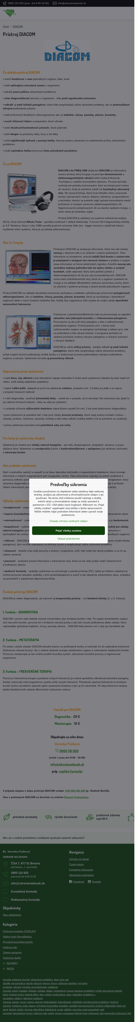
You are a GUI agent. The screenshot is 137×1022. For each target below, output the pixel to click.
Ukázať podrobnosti (68, 538)
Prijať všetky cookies (68, 530)
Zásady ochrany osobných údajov (69, 521)
